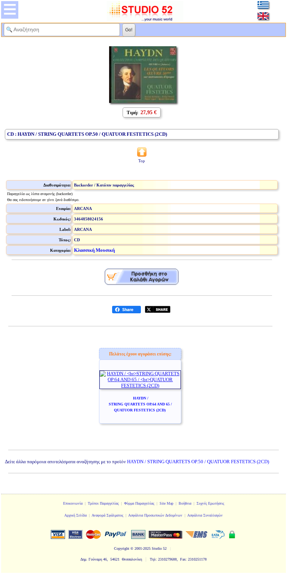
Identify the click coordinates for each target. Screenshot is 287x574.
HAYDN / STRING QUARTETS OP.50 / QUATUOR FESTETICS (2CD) (198, 461)
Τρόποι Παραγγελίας (103, 503)
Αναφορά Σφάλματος (107, 515)
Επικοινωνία (73, 503)
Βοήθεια (185, 503)
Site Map (166, 503)
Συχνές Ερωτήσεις (210, 503)
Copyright (121, 548)
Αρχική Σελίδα (75, 515)
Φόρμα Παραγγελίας (139, 503)
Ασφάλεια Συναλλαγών (205, 515)
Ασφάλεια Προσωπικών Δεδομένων (155, 515)
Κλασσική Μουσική (94, 250)
